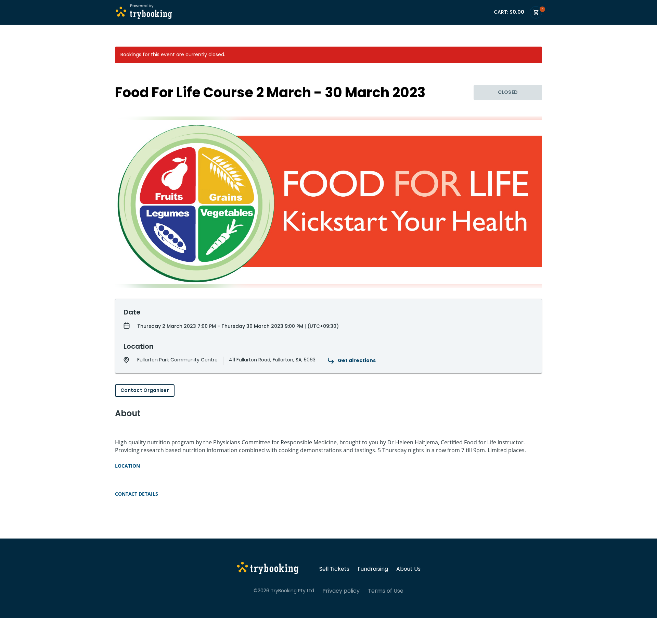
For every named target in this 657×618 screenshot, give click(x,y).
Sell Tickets (334, 569)
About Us (408, 569)
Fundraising (373, 569)
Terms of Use (385, 591)
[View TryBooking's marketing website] (268, 569)
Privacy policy (341, 591)
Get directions (357, 360)
